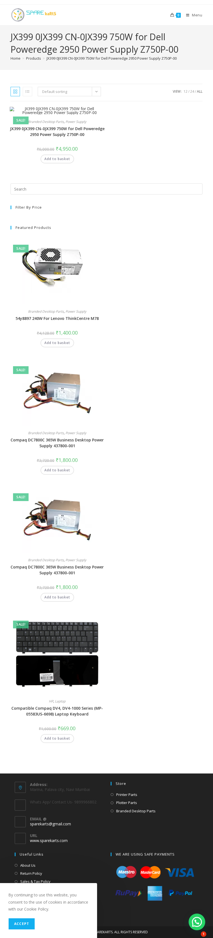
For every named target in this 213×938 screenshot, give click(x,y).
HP (51, 701)
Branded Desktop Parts (46, 121)
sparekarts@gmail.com (50, 823)
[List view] (27, 91)
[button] (87, 113)
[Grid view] (15, 91)
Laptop (60, 701)
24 (192, 91)
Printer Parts (126, 794)
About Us (28, 865)
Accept (21, 923)
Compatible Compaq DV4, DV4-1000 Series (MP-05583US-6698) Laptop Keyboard (57, 711)
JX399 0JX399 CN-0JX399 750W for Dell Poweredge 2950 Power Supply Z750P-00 (112, 58)
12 (185, 91)
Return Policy (31, 873)
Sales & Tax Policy (35, 881)
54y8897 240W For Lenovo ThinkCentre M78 (57, 318)
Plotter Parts (126, 802)
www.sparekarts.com (49, 840)
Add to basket (57, 158)
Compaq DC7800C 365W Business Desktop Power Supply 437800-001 (57, 442)
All (199, 91)
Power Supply (75, 121)
